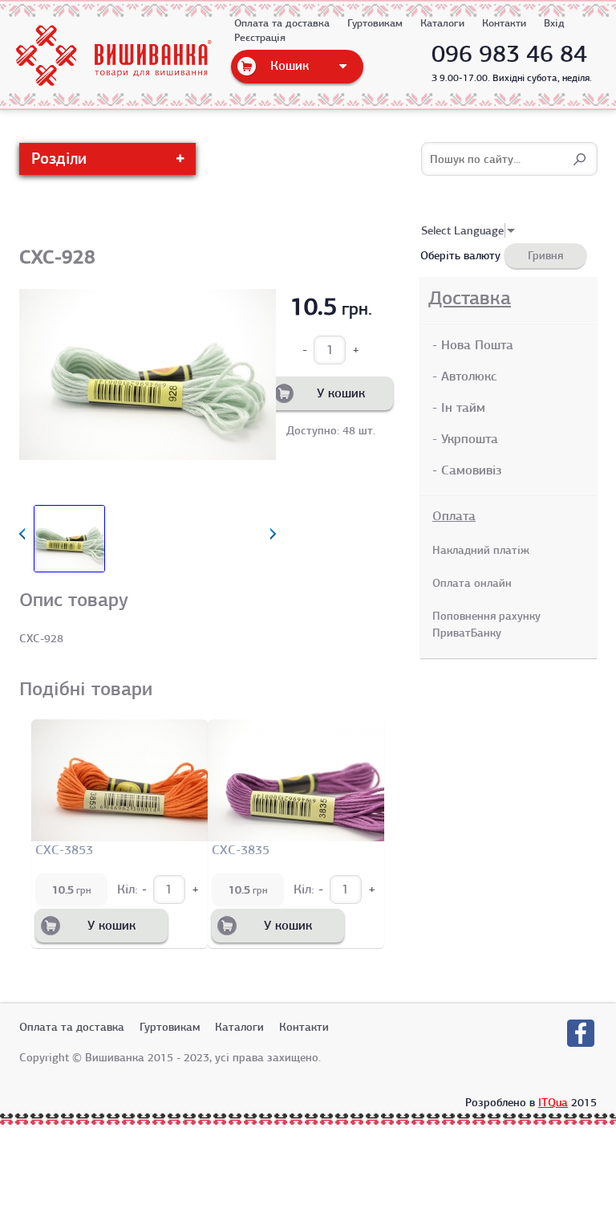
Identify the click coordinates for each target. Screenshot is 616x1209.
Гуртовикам (375, 23)
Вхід (554, 23)
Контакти (504, 23)
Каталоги (442, 23)
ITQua (553, 1102)
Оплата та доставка (282, 23)
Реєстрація (260, 37)
